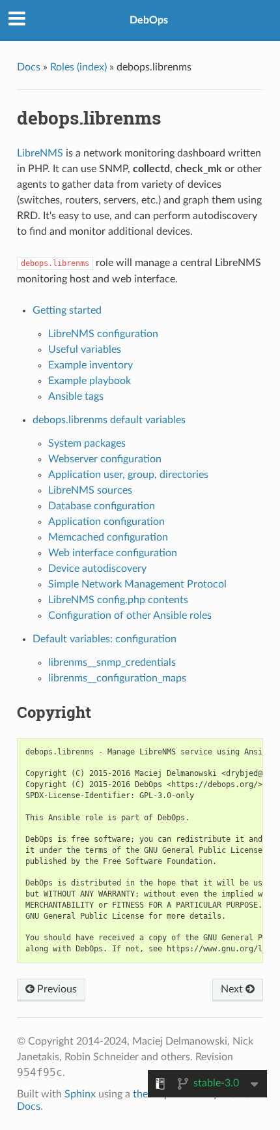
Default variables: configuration (104, 639)
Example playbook (89, 381)
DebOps (149, 20)
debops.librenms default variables (109, 420)
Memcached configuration (108, 537)
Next (233, 989)
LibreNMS (40, 153)
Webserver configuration (104, 459)
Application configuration (106, 521)
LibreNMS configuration (103, 334)
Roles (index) (78, 67)
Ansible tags (76, 396)
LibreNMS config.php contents (118, 600)
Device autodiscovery (97, 568)
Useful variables (84, 349)
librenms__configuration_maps (117, 678)
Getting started (67, 310)
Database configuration (101, 506)
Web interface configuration (112, 553)
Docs (28, 67)
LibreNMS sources (90, 490)
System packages (87, 443)
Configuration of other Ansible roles (130, 615)
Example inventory (90, 365)
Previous (56, 989)
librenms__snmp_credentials (112, 662)
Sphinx (80, 1094)
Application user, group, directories (128, 474)
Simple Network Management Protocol (137, 584)
